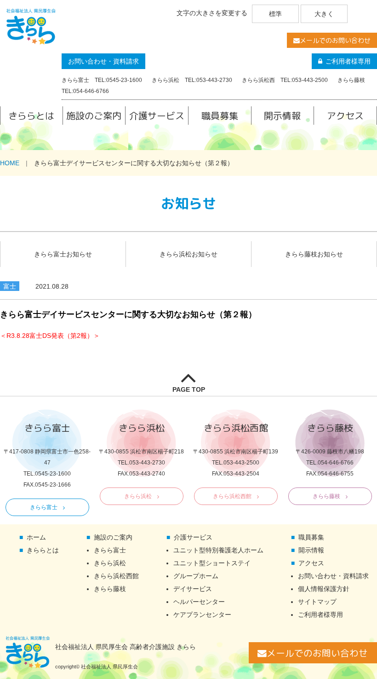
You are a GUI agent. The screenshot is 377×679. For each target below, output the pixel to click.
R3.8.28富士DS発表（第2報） (49, 335)
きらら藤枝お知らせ (314, 254)
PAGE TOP (188, 389)
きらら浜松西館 (232, 496)
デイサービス (192, 588)
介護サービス (156, 115)
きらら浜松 (138, 496)
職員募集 (219, 115)
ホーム (36, 537)
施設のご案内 (93, 115)
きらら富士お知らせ (63, 254)
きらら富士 (43, 507)
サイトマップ (317, 601)
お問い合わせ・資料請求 (103, 61)
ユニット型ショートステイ (212, 563)
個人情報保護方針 (323, 588)
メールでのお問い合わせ (335, 40)
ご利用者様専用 (348, 61)
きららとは (31, 115)
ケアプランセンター (202, 614)
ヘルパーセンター (199, 601)
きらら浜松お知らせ (188, 254)
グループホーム (195, 576)
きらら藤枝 (326, 496)
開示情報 (282, 115)
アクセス (345, 115)
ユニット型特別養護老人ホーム (218, 550)
